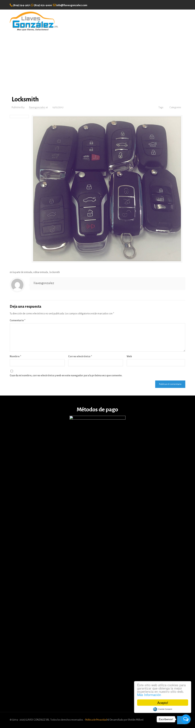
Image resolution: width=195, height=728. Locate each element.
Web (129, 356)
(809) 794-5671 (21, 5)
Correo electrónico (80, 356)
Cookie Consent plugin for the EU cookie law (162, 709)
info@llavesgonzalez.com (71, 5)
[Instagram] (182, 4)
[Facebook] (170, 4)
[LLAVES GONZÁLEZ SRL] (34, 21)
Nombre (15, 356)
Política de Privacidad (96, 719)
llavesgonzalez (37, 107)
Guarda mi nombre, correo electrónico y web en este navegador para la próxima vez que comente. (66, 375)
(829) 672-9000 (43, 5)
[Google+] (176, 4)
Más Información (149, 694)
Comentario (17, 320)
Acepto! (162, 702)
